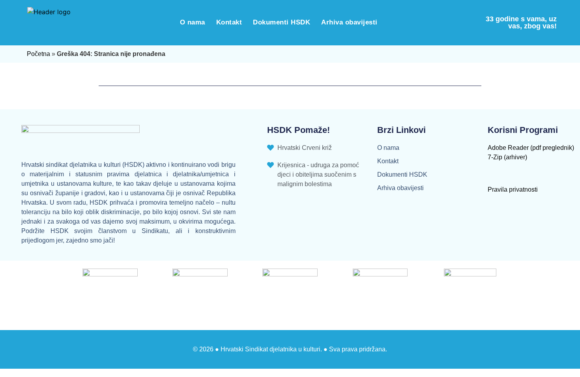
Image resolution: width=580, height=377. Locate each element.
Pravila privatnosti (513, 189)
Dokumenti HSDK (281, 22)
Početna (38, 53)
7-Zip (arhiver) (507, 157)
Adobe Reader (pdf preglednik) (531, 147)
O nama (192, 22)
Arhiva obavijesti (349, 22)
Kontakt (229, 22)
